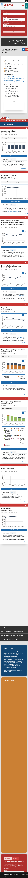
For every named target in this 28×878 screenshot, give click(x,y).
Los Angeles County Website (11, 80)
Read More (24, 168)
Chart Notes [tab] (6, 159)
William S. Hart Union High (16, 42)
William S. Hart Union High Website (13, 78)
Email (5, 870)
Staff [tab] (7, 118)
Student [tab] (3, 118)
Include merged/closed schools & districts (13, 22)
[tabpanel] (14, 164)
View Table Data (14, 156)
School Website (8, 77)
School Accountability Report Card (13, 82)
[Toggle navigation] (23, 5)
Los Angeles (19, 40)
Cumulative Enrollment (13, 211)
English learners (20, 337)
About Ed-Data (7, 671)
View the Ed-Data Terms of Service (13, 670)
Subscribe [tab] (7, 858)
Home (12, 40)
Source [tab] (13, 159)
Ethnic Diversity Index (15, 538)
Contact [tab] (15, 858)
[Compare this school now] (26, 49)
